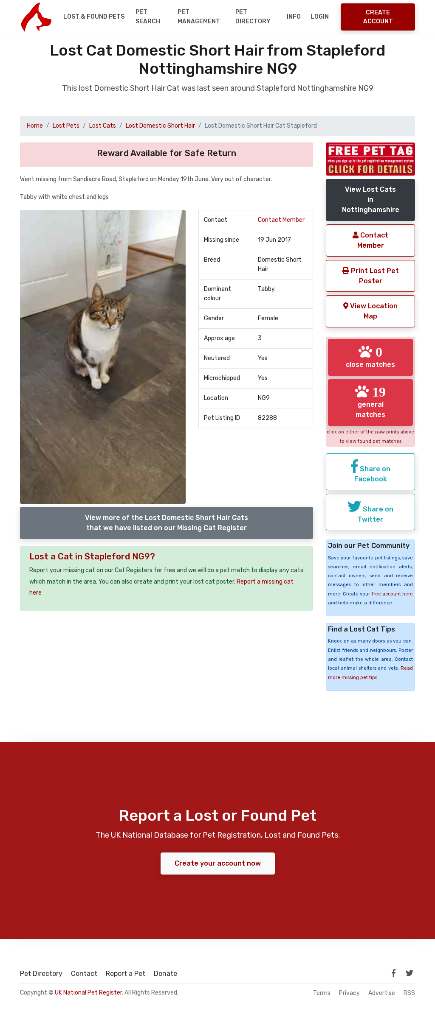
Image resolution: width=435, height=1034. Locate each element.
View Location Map (373, 311)
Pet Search (148, 16)
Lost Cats (102, 125)
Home (35, 125)
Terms (321, 993)
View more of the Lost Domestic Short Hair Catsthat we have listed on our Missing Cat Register (166, 523)
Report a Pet (125, 973)
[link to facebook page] (393, 972)
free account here (392, 594)
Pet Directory (253, 16)
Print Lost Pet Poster (374, 276)
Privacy (349, 993)
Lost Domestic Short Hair (160, 125)
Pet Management (199, 16)
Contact (84, 973)
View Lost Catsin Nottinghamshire (370, 199)
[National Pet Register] (36, 17)
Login (320, 16)
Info (294, 16)
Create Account (378, 17)
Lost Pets (66, 125)
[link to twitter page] (409, 972)
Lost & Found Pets (93, 16)
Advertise (381, 993)
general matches (371, 402)
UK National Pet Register (88, 992)
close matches (370, 357)
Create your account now (218, 863)
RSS (409, 993)
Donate (165, 973)
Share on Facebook (372, 474)
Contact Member (281, 220)
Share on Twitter (375, 514)
